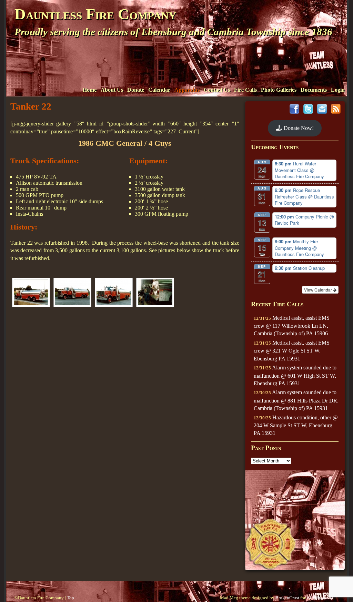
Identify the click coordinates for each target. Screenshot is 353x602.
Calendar (159, 90)
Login (338, 90)
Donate (135, 90)
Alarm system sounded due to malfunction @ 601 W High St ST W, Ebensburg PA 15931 (295, 375)
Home (90, 90)
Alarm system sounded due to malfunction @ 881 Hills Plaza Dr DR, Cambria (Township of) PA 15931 (296, 400)
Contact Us (217, 90)
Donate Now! (298, 128)
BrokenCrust (287, 597)
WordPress (316, 597)
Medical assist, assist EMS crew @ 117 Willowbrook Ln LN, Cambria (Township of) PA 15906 (292, 326)
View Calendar (318, 290)
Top (70, 597)
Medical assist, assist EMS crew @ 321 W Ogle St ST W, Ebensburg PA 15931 (292, 350)
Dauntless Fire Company (95, 14)
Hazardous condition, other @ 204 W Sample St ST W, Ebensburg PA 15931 (296, 425)
